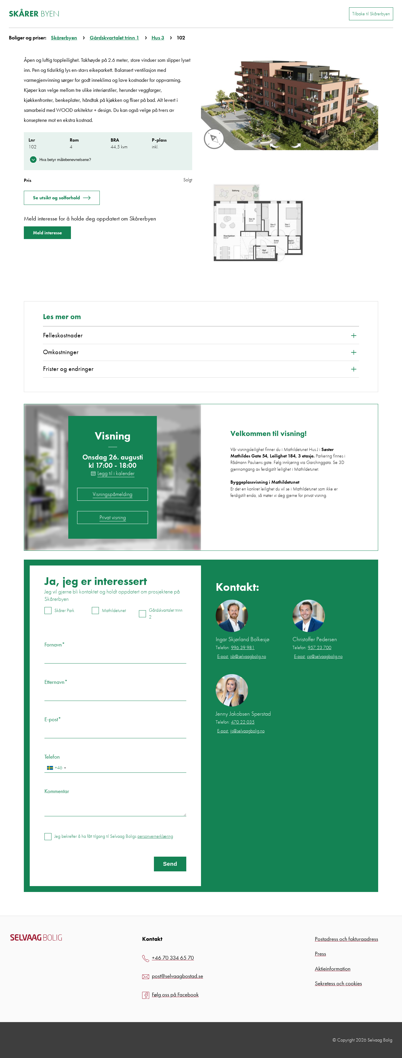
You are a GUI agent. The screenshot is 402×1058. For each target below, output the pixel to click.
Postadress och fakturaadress (346, 939)
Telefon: (235, 648)
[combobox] (56, 768)
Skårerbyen (64, 37)
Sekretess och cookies (338, 983)
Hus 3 (158, 37)
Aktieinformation (332, 968)
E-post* (52, 719)
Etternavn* (56, 682)
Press (320, 953)
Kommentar (56, 791)
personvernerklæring (155, 836)
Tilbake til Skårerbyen (371, 14)
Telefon (52, 756)
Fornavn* (54, 644)
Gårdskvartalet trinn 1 (114, 37)
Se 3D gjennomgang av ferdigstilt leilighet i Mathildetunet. (287, 465)
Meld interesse (47, 233)
